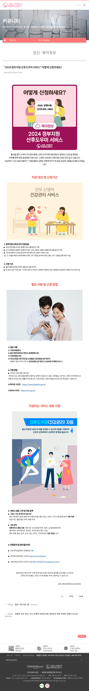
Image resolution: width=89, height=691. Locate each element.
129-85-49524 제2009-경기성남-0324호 (57, 678)
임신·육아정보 (44, 40)
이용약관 (17, 655)
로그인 (78, 5)
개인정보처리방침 (28, 655)
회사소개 (9, 655)
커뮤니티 (12, 40)
